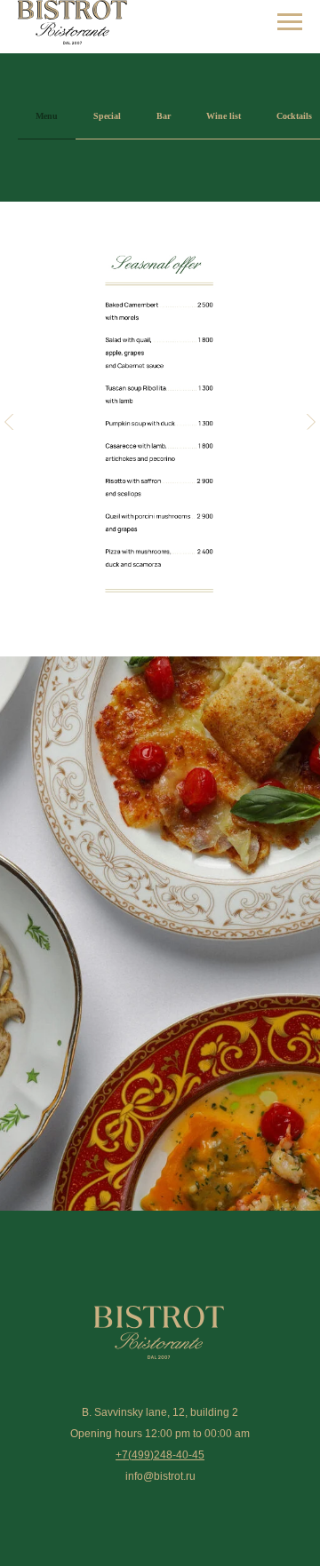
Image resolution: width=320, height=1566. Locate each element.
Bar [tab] (163, 116)
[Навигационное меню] (289, 22)
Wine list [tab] (223, 116)
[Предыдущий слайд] (8, 421)
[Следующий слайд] (311, 421)
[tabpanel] (160, 429)
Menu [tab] (47, 116)
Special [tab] (107, 116)
